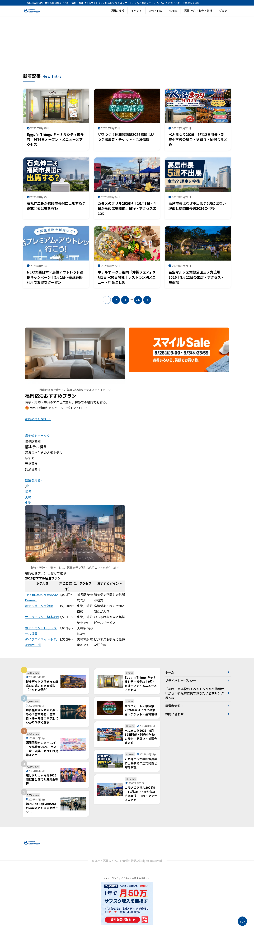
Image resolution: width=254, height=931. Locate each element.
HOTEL (173, 11)
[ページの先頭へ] (242, 921)
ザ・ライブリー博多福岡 (42, 617)
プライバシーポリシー (180, 680)
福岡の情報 (117, 11)
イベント (136, 11)
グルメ (223, 11)
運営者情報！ (174, 705)
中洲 (28, 502)
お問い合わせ (174, 714)
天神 (28, 497)
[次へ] (147, 300)
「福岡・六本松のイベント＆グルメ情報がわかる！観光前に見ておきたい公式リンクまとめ (194, 693)
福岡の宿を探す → (38, 419)
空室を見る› (33, 480)
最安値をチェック (37, 435)
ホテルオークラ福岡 (39, 605)
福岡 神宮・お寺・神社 (198, 11)
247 (138, 300)
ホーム (169, 672)
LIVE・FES (155, 11)
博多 (28, 491)
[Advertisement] (127, 47)
